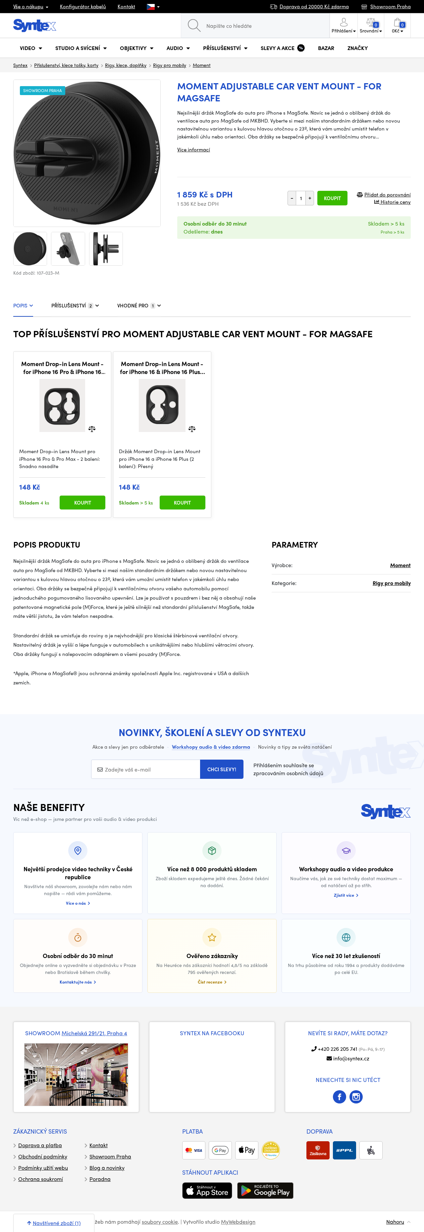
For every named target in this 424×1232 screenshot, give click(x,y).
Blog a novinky (107, 1167)
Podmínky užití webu (43, 1167)
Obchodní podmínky (42, 1156)
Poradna (100, 1179)
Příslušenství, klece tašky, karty (66, 65)
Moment (202, 65)
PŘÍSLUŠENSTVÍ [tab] (71, 305)
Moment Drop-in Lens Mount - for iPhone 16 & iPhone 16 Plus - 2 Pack (162, 367)
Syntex (20, 65)
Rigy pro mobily (169, 65)
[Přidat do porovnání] (91, 428)
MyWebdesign (238, 1221)
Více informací (193, 149)
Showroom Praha (110, 1156)
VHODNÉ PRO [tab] (135, 305)
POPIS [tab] (20, 305)
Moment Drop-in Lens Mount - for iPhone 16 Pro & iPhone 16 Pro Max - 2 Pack (62, 367)
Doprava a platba (40, 1145)
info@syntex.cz (351, 1058)
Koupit (332, 198)
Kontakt (126, 6)
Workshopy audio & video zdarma (211, 746)
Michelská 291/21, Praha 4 (94, 1033)
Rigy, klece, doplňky (125, 65)
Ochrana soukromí (40, 1179)
